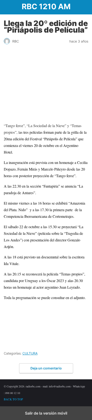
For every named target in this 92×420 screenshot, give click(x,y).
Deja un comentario (46, 368)
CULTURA (30, 353)
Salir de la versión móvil (46, 413)
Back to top (13, 399)
